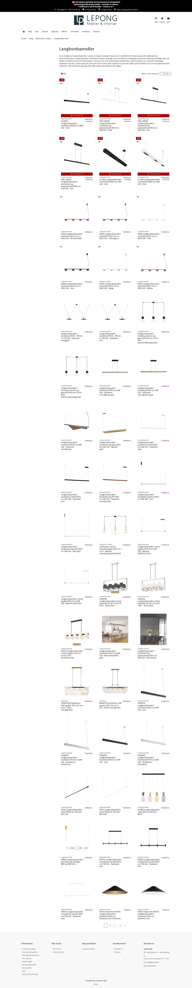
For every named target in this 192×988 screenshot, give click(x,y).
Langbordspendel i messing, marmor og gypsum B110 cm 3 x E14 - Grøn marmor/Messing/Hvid (72, 392)
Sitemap (117, 952)
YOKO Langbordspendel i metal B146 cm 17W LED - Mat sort (72, 812)
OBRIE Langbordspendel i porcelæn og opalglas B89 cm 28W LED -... (72, 861)
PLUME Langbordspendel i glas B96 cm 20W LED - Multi (149, 812)
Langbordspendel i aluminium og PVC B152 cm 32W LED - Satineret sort (71, 498)
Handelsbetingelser (30, 952)
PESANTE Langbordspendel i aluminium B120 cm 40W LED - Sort (148, 706)
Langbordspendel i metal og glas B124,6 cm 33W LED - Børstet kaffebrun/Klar (149, 550)
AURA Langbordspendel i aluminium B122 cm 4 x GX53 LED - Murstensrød (72, 236)
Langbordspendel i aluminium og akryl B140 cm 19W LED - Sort (148, 497)
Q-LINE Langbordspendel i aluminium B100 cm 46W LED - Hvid (149, 181)
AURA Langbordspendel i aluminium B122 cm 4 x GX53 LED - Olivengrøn (110, 236)
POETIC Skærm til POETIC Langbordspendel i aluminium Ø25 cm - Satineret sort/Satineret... (110, 915)
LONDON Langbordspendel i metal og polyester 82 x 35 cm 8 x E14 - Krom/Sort (110, 602)
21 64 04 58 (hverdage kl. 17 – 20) (156, 959)
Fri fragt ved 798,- (90, 10)
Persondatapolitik (29, 965)
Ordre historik (58, 952)
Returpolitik (26, 968)
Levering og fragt (28, 949)
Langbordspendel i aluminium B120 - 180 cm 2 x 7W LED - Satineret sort (110, 337)
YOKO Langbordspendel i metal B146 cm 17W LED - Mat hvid (110, 812)
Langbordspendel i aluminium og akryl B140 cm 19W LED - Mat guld (71, 549)
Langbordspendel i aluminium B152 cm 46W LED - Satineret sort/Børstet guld (148, 391)
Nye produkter (89, 949)
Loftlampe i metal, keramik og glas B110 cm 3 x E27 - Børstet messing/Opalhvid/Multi (110, 550)
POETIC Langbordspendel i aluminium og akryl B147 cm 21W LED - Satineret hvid (72, 915)
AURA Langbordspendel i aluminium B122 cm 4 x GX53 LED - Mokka (148, 286)
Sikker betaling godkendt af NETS (127, 10)
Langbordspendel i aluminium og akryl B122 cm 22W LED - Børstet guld (109, 445)
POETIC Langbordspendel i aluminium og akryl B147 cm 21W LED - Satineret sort (110, 862)
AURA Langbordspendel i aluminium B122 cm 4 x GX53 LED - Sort (72, 286)
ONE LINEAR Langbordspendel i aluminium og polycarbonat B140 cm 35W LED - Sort (147, 125)
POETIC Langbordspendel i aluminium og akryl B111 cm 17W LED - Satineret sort (149, 862)
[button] (75, 31)
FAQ (23, 971)
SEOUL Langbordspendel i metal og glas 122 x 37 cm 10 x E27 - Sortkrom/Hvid (72, 654)
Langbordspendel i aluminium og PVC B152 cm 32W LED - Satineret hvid (148, 445)
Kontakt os (118, 949)
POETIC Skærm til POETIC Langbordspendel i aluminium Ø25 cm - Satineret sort (148, 915)
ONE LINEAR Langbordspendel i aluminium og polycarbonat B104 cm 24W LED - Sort (71, 184)
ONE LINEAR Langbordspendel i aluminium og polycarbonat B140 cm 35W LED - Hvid (109, 125)
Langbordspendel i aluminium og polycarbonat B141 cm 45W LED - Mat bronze (147, 654)
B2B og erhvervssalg (30, 974)
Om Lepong (26, 958)
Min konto (57, 949)
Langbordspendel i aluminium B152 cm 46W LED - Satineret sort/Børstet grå (109, 391)
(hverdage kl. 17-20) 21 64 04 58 (68, 10)
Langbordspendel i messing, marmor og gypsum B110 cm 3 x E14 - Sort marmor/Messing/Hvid (148, 338)
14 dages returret (106, 10)
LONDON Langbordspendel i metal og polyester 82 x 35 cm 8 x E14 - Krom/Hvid (149, 602)
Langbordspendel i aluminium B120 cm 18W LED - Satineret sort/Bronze (71, 445)
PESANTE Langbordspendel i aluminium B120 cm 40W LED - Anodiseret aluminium (71, 759)
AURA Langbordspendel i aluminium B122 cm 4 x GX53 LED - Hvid (148, 236)
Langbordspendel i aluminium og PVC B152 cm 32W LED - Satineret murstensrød (109, 498)
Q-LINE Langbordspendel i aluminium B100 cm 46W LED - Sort (110, 181)
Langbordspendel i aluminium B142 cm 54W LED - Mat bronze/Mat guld (109, 654)
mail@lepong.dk (152, 962)
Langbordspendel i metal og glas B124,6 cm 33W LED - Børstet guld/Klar (72, 601)
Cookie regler (27, 962)
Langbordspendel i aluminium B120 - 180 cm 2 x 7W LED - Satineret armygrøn (71, 337)
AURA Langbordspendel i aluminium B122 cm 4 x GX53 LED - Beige (110, 286)
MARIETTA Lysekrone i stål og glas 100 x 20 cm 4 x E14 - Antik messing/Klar (110, 705)
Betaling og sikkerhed (30, 955)
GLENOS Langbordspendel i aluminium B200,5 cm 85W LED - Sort (72, 124)
